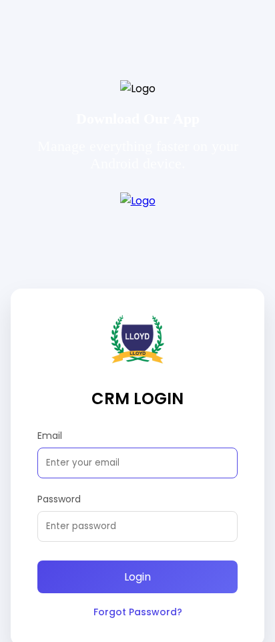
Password (59, 499)
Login (137, 577)
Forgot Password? (137, 612)
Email (49, 435)
